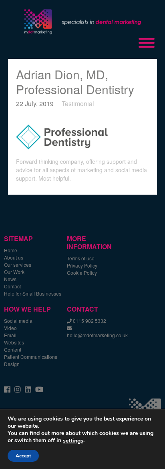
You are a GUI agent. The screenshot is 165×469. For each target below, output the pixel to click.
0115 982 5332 (89, 320)
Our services (17, 264)
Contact (12, 286)
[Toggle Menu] (147, 43)
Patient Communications (30, 356)
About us (13, 257)
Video (10, 327)
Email (10, 335)
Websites (14, 342)
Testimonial (78, 103)
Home (10, 250)
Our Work (14, 271)
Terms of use (81, 258)
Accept (23, 456)
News (10, 279)
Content (12, 349)
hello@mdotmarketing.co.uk (97, 335)
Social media (18, 320)
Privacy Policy (82, 265)
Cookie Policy (82, 272)
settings (73, 441)
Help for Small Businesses (32, 293)
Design (12, 363)
